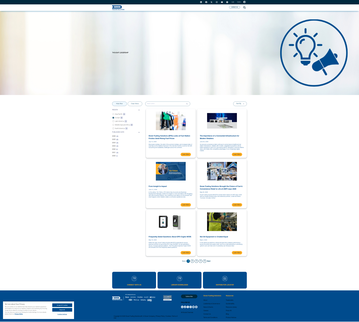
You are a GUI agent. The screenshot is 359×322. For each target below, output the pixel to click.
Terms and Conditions (210, 317)
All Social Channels (187, 312)
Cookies (168, 316)
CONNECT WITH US (134, 285)
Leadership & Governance (211, 304)
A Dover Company (149, 316)
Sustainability (230, 304)
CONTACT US (234, 7)
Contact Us (207, 314)
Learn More (185, 154)
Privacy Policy (160, 316)
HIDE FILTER (119, 104)
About (220, 7)
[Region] (244, 2)
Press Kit (229, 311)
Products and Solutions (163, 7)
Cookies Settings (62, 314)
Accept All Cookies (62, 305)
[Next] (208, 261)
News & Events (208, 307)
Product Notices (231, 317)
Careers (205, 311)
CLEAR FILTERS (135, 104)
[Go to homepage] (118, 7)
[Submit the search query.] (187, 104)
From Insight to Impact (158, 186)
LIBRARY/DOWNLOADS (179, 285)
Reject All (62, 310)
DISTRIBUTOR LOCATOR (225, 285)
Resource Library (231, 307)
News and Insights (203, 7)
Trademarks (229, 300)
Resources (184, 7)
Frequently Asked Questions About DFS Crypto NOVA (170, 237)
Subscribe (189, 296)
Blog (227, 314)
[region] (38, 310)
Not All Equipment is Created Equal (214, 237)
